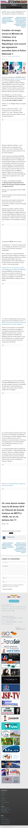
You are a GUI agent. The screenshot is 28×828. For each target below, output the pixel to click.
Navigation (14, 5)
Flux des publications (5, 819)
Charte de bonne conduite (6, 809)
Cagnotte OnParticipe (14, 601)
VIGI (7, 523)
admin (13, 537)
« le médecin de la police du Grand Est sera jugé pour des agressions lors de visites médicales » (14, 322)
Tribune (2, 804)
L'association (3, 798)
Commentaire (5, 566)
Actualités (13, 11)
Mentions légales (4, 810)
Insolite (2, 796)
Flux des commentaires (5, 821)
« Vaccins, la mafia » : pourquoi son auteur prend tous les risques (13, 606)
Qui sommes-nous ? (5, 807)
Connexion (3, 817)
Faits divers (17, 56)
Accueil (8, 11)
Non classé (3, 800)
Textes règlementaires (5, 802)
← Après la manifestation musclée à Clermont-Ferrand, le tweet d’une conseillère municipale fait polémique (8, 20)
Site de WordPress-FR (5, 823)
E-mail (5, 578)
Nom (5, 582)
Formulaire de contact (5, 812)
